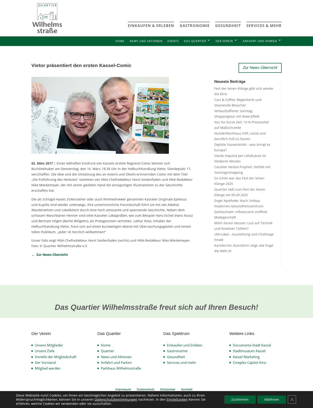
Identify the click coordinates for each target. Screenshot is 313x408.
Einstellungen (177, 399)
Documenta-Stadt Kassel (252, 345)
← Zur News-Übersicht (49, 254)
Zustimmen (240, 399)
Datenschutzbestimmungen (116, 399)
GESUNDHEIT (228, 25)
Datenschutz (145, 389)
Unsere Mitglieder (49, 345)
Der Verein (224, 41)
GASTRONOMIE (195, 25)
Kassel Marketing (246, 356)
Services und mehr (181, 362)
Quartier (107, 351)
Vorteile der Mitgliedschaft (55, 356)
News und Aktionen (146, 41)
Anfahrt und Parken (260, 41)
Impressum (123, 389)
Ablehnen (271, 399)
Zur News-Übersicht (260, 67)
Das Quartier (195, 41)
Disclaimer (168, 389)
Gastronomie (177, 351)
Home (120, 41)
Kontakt (186, 389)
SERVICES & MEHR (264, 25)
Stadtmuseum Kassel (249, 351)
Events (173, 41)
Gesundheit (176, 356)
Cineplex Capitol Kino (249, 362)
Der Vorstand (45, 362)
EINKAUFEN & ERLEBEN (151, 25)
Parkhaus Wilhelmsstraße (121, 368)
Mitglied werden (47, 368)
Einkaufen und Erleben (184, 345)
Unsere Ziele (45, 351)
